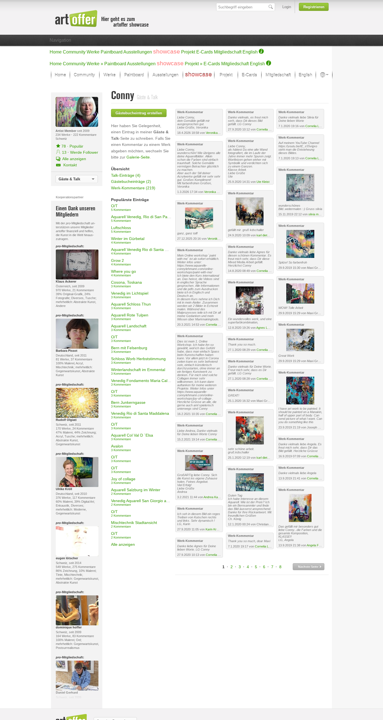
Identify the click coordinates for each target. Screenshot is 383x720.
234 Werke (63, 134)
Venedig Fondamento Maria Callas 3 (143, 382)
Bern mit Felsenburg (129, 349)
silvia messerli (317, 214)
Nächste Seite (308, 566)
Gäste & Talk (69, 179)
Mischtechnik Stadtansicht (134, 524)
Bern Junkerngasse (128, 404)
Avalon (121, 448)
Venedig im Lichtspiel (129, 295)
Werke (93, 52)
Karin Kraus (214, 529)
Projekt (188, 52)
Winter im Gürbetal (127, 240)
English (250, 52)
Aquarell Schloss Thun (131, 306)
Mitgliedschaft (227, 52)
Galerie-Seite (138, 157)
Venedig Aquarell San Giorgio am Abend (146, 502)
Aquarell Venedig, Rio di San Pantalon (144, 218)
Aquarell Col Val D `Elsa (132, 437)
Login (286, 7)
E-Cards (204, 52)
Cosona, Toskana (126, 284)
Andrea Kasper (214, 497)
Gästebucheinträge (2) (131, 181)
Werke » (95, 63)
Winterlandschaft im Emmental (138, 371)
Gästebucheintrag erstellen (139, 113)
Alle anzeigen (123, 544)
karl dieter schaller (269, 235)
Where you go (123, 273)
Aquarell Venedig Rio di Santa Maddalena (148, 251)
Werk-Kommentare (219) (133, 188)
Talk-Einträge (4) (125, 175)
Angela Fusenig (317, 545)
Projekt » (193, 63)
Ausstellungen (137, 52)
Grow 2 (121, 262)
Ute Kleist (263, 181)
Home (56, 52)
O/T (121, 207)
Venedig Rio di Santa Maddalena (140, 415)
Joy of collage (123, 480)
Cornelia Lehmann (218, 324)
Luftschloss (121, 229)
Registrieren (313, 7)
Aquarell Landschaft (128, 328)
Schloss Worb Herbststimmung (138, 360)
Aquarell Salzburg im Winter (135, 491)
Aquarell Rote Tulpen (129, 317)
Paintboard (112, 52)
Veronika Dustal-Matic (221, 132)
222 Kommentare (84, 134)
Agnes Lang (264, 327)
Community (74, 52)
